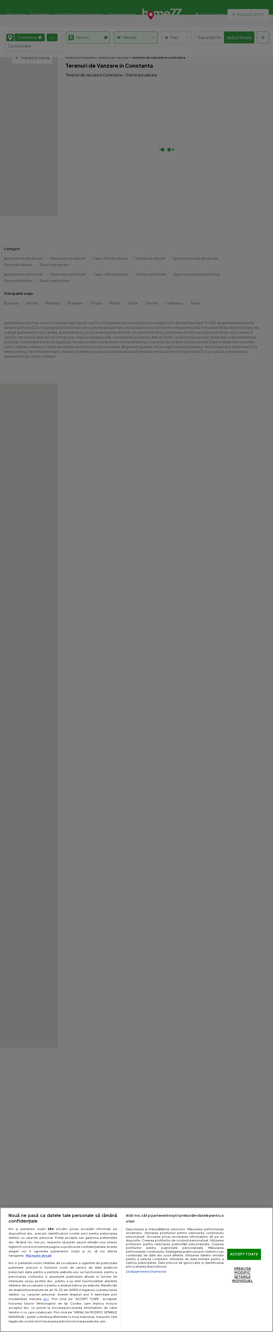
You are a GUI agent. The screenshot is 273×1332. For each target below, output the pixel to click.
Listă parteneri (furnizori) (146, 1271)
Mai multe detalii (38, 1255)
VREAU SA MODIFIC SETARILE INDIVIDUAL (242, 1274)
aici (46, 1299)
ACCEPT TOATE (244, 1254)
